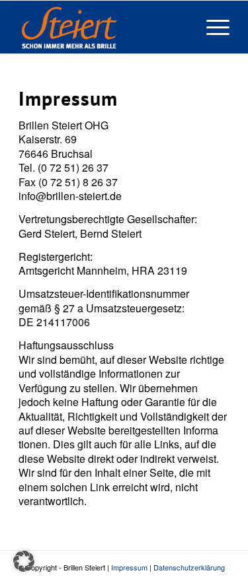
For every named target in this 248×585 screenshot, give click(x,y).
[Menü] (211, 27)
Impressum (129, 567)
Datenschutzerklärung (189, 567)
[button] (24, 561)
